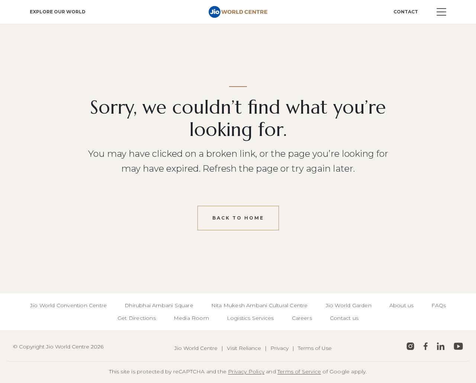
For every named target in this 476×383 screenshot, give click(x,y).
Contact (405, 11)
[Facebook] (426, 346)
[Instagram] (410, 346)
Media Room (191, 318)
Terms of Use (315, 348)
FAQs (438, 305)
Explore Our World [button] (58, 11)
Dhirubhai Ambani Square (159, 305)
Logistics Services (250, 318)
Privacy (279, 348)
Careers (302, 318)
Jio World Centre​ (196, 348)
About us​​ (401, 305)
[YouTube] (458, 346)
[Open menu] (441, 12)
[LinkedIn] (440, 346)
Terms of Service (299, 371)
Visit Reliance (244, 348)
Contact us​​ (344, 318)
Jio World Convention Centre (68, 305)
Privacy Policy (246, 371)
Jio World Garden (349, 305)
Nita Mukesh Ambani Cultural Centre (259, 305)
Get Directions (137, 318)
